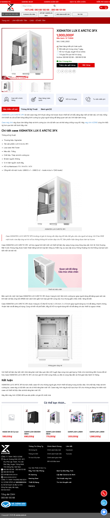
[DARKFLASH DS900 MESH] (55, 417)
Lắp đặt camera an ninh (46, 14)
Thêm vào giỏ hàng (67, 65)
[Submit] (54, 6)
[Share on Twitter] (62, 71)
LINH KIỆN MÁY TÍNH (19, 20)
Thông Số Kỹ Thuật (29, 109)
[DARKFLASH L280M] (77, 417)
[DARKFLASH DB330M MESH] (33, 417)
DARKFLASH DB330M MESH (32, 433)
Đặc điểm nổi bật (10, 109)
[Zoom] (4, 77)
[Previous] (5, 54)
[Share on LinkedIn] (74, 71)
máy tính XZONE (91, 122)
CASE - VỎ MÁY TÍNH (37, 20)
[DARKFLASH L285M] (98, 417)
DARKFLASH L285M (97, 432)
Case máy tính (7, 122)
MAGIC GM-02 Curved (10, 432)
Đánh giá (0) (46, 109)
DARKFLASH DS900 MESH (53, 433)
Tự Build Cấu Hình (29, 14)
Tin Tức (80, 14)
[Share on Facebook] (58, 71)
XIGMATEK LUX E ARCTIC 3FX (13, 115)
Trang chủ (5, 20)
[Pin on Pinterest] (70, 71)
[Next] (50, 54)
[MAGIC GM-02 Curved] (11, 417)
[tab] (10, 109)
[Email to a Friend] (66, 71)
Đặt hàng (86, 65)
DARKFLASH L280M (75, 432)
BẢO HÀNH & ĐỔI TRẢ (63, 14)
